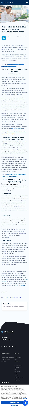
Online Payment (18, 357)
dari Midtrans (17, 128)
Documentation (18, 365)
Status (16, 373)
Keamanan (17, 375)
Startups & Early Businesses (7, 357)
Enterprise (3, 361)
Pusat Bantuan (18, 367)
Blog (16, 369)
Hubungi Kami (18, 371)
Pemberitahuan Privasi (19, 377)
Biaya (16, 359)
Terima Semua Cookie (14, 402)
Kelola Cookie (18, 379)
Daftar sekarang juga (20, 285)
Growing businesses (5, 359)
